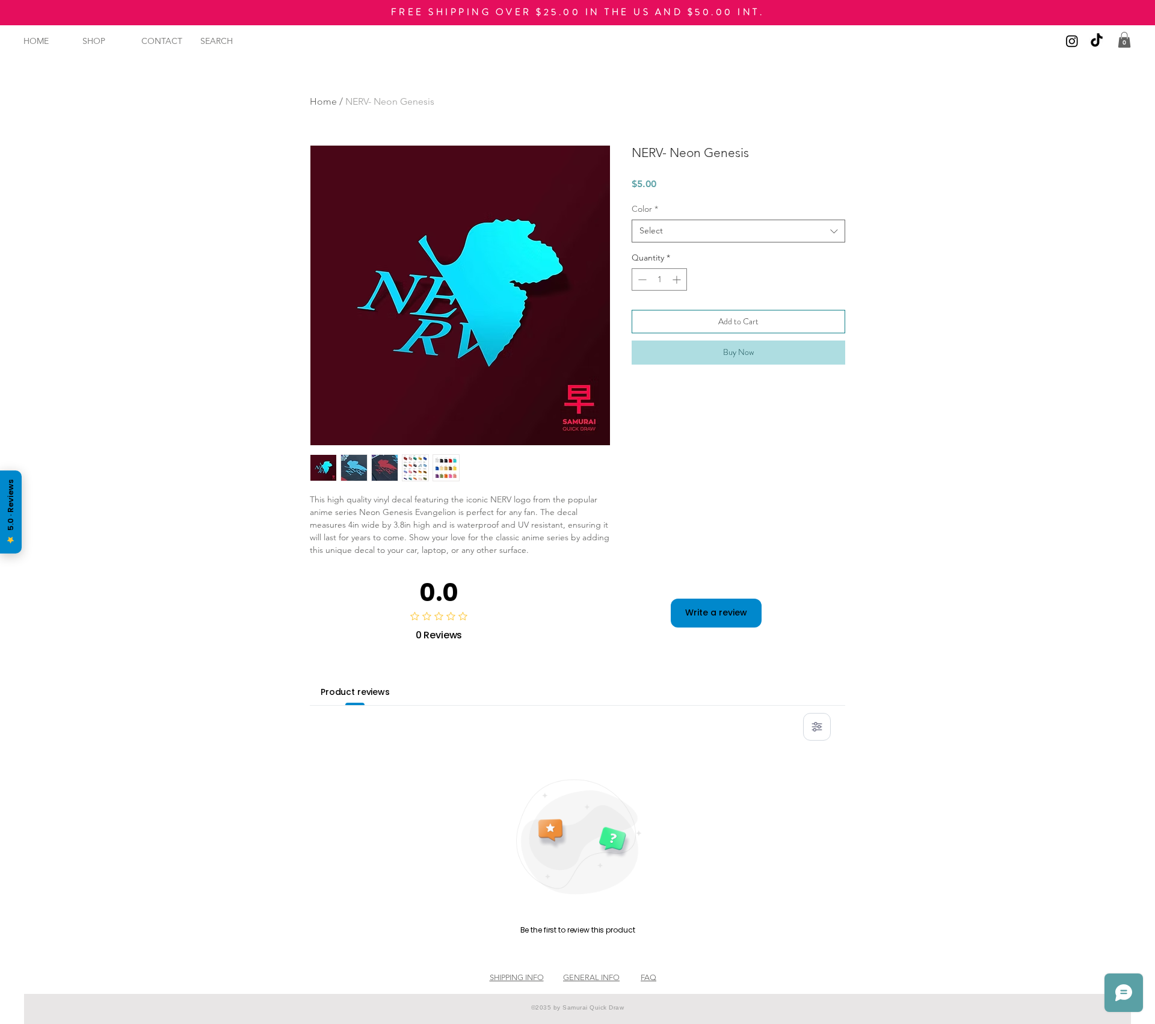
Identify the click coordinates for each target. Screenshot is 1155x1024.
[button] (1124, 40)
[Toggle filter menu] (817, 727)
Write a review (716, 612)
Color (645, 208)
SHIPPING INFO (517, 977)
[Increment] (677, 279)
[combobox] (738, 231)
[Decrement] (640, 279)
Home (323, 101)
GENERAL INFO (591, 977)
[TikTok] (1096, 41)
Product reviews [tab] (355, 692)
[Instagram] (1072, 41)
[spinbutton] (659, 279)
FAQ (648, 977)
